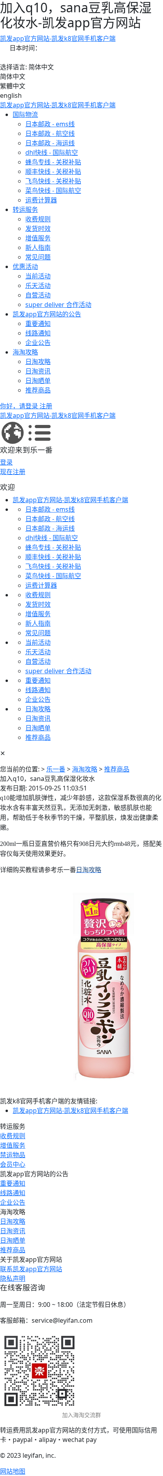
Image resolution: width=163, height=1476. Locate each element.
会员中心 (12, 1164)
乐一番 (55, 769)
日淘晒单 (38, 380)
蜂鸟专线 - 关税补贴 (53, 162)
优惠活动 (25, 266)
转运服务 (25, 209)
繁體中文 (12, 86)
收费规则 (38, 219)
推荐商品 (38, 390)
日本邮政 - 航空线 (50, 133)
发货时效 (38, 228)
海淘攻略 (25, 352)
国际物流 (25, 114)
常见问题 (38, 257)
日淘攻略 (38, 361)
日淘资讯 (38, 371)
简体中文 (12, 76)
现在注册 (12, 471)
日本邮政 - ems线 (50, 124)
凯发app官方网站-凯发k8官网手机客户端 (58, 38)
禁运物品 (12, 1154)
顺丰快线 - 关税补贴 (53, 171)
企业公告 (38, 342)
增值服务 (38, 238)
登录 (6, 462)
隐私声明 (12, 1278)
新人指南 (38, 247)
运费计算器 (41, 200)
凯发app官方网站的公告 (47, 314)
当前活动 (38, 276)
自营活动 (38, 295)
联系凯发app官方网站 (31, 1269)
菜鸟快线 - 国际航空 (53, 190)
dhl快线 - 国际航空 (51, 152)
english (11, 95)
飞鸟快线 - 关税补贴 (53, 181)
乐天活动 (38, 285)
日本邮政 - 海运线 (50, 143)
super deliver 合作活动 (58, 304)
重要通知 (38, 323)
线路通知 (38, 333)
